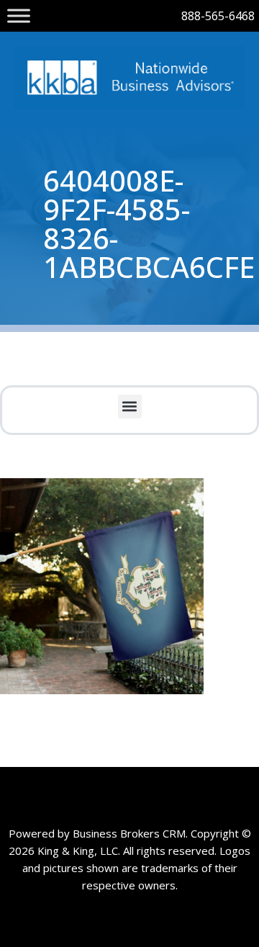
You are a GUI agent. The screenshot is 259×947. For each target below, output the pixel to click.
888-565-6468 (218, 16)
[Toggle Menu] (18, 15)
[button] (130, 406)
